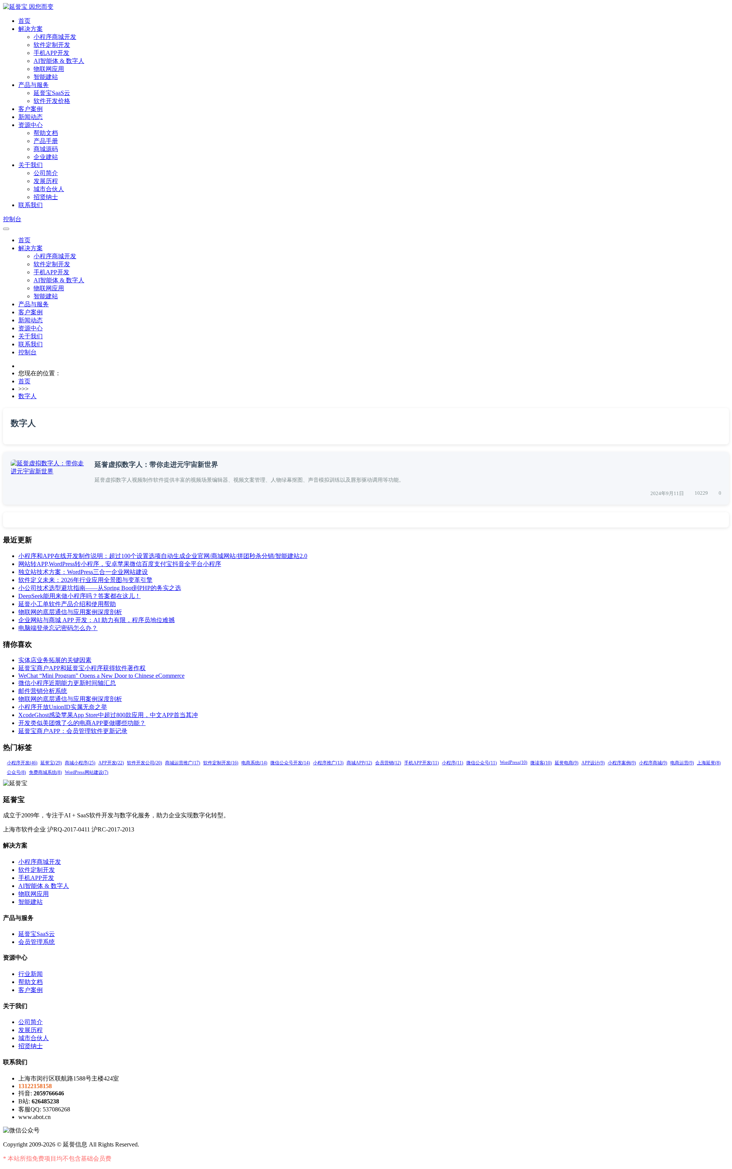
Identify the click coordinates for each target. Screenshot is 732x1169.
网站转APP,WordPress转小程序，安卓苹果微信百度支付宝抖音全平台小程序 (119, 564)
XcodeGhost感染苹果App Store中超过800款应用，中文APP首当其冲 (108, 715)
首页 (24, 21)
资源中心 (30, 125)
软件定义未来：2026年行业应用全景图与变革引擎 (85, 580)
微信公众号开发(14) (290, 762)
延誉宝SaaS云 (52, 93)
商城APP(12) (359, 762)
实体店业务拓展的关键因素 (55, 660)
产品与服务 (33, 85)
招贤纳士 (46, 197)
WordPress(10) (513, 762)
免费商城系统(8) (45, 772)
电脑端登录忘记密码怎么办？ (58, 628)
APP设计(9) (593, 762)
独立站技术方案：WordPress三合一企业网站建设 (83, 572)
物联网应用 (49, 69)
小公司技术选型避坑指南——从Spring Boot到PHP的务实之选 (99, 588)
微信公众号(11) (481, 762)
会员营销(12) (388, 762)
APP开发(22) (111, 762)
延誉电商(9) (566, 762)
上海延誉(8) (709, 762)
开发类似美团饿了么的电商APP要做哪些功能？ (82, 723)
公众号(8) (16, 772)
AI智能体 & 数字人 (59, 61)
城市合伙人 (49, 189)
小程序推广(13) (328, 762)
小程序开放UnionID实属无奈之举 (62, 707)
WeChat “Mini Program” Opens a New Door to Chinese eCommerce (101, 675)
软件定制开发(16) (220, 762)
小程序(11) (452, 762)
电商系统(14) (254, 762)
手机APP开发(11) (421, 762)
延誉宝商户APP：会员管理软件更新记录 (72, 731)
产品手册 (46, 141)
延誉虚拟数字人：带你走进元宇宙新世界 (156, 464)
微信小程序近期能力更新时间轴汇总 (67, 683)
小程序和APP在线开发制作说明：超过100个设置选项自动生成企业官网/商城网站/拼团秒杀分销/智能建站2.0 (162, 556)
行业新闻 (30, 974)
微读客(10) (541, 762)
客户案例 (30, 109)
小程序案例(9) (622, 762)
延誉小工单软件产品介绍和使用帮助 (67, 604)
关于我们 (30, 165)
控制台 (12, 219)
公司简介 (46, 173)
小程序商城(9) (653, 762)
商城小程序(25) (80, 762)
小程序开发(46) (22, 762)
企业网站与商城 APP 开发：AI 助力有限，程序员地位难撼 (96, 620)
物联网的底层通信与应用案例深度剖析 (70, 612)
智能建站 (46, 77)
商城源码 (46, 149)
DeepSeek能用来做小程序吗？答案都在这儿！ (79, 596)
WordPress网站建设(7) (86, 772)
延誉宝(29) (51, 762)
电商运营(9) (682, 762)
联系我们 (30, 205)
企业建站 (46, 157)
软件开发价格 (52, 101)
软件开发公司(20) (144, 762)
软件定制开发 (52, 45)
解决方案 (30, 29)
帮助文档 (46, 133)
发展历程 (46, 181)
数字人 (27, 396)
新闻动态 (30, 117)
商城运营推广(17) (182, 762)
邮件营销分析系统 (42, 691)
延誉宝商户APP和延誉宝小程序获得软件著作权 (82, 668)
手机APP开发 (51, 53)
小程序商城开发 (55, 37)
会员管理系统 (36, 942)
